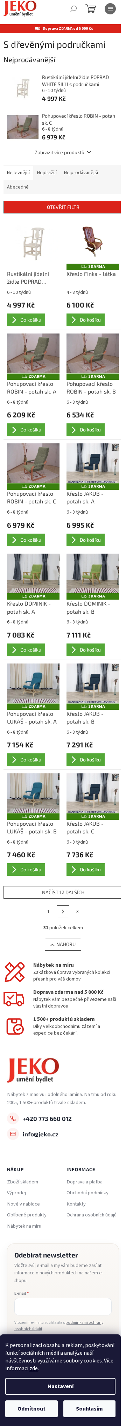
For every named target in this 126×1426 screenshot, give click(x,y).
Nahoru (66, 944)
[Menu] (110, 9)
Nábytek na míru (24, 1226)
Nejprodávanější (81, 172)
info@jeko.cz (40, 1133)
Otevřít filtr (63, 207)
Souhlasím (89, 1409)
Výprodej (16, 1192)
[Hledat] (73, 9)
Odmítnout (32, 1409)
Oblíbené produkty (27, 1215)
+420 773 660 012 (47, 1118)
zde (33, 1368)
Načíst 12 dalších (63, 892)
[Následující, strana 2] (63, 911)
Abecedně (18, 187)
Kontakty (76, 1204)
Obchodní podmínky (87, 1192)
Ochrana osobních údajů (91, 1215)
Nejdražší (47, 172)
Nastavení (61, 1386)
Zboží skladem (22, 1182)
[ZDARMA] (92, 243)
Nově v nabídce (23, 1204)
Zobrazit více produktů (59, 152)
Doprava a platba (84, 1182)
